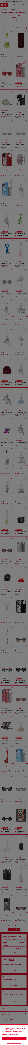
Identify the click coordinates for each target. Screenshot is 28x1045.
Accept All (14, 1038)
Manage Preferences (16, 1032)
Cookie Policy (15, 1034)
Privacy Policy (6, 1034)
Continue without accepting (14, 1042)
